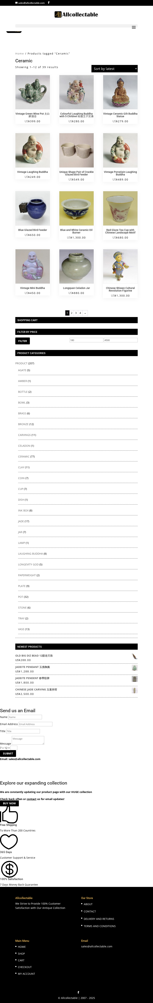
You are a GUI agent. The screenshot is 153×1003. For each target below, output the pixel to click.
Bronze (23, 424)
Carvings (24, 435)
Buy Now (9, 803)
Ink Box (23, 510)
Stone (22, 607)
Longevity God (28, 564)
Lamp (21, 543)
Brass (22, 413)
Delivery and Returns (99, 919)
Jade (21, 521)
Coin (21, 478)
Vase (21, 629)
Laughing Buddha (30, 553)
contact (31, 799)
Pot (20, 597)
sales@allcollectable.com (24, 759)
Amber (22, 381)
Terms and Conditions (100, 926)
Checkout (25, 967)
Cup (20, 489)
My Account (26, 973)
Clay (21, 467)
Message (5, 743)
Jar (20, 532)
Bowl (22, 402)
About (88, 904)
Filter (22, 341)
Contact (90, 911)
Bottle (23, 391)
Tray (21, 618)
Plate (22, 586)
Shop (21, 953)
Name (3, 717)
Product (21, 363)
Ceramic (23, 456)
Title (2, 731)
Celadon (24, 445)
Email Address (9, 724)
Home (19, 53)
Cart (21, 960)
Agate (22, 370)
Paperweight (27, 575)
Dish (21, 499)
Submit (8, 753)
